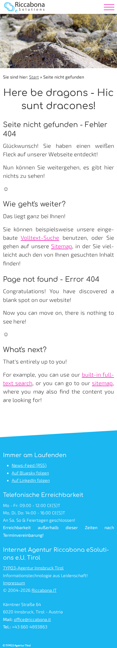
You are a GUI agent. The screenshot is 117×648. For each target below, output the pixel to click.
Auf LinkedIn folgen (31, 480)
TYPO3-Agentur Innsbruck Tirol (33, 567)
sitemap (102, 382)
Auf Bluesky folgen (30, 472)
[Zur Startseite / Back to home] (24, 15)
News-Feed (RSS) (29, 465)
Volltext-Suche (40, 237)
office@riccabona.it (32, 619)
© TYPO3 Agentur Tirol (17, 645)
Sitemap (61, 245)
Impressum (14, 582)
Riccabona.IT (44, 590)
